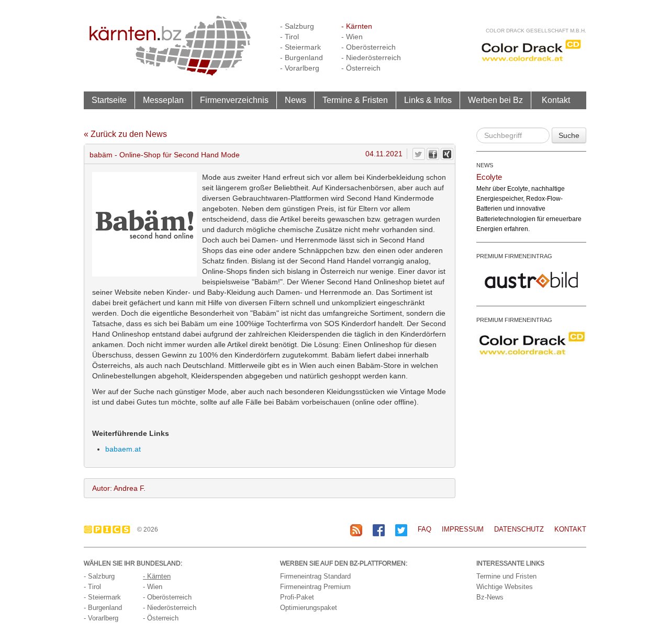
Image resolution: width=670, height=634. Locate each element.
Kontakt (556, 100)
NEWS (484, 165)
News (295, 100)
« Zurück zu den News (125, 134)
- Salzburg (297, 26)
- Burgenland (301, 57)
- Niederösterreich (371, 57)
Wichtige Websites (504, 587)
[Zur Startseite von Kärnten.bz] (170, 45)
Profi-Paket (297, 597)
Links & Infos (428, 100)
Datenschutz (519, 529)
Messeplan (163, 100)
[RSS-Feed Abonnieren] (356, 530)
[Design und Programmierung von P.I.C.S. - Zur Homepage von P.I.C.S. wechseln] (110, 529)
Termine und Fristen (506, 576)
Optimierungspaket (308, 608)
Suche (569, 135)
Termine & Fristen (355, 100)
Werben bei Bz (495, 100)
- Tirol (289, 36)
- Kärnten (356, 26)
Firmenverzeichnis (234, 100)
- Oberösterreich (368, 47)
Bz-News (490, 597)
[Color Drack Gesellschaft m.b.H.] (531, 50)
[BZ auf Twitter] (401, 530)
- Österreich (361, 68)
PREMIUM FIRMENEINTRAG (514, 256)
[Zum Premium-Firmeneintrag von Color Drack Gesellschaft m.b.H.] (531, 343)
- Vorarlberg (299, 68)
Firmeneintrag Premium (315, 587)
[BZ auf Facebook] (379, 530)
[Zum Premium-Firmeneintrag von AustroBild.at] (531, 279)
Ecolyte (489, 176)
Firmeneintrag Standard (315, 576)
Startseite (109, 100)
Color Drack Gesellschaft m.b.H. (536, 30)
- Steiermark (300, 47)
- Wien (352, 36)
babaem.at (123, 449)
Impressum (463, 529)
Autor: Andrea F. (119, 488)
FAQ (424, 529)
